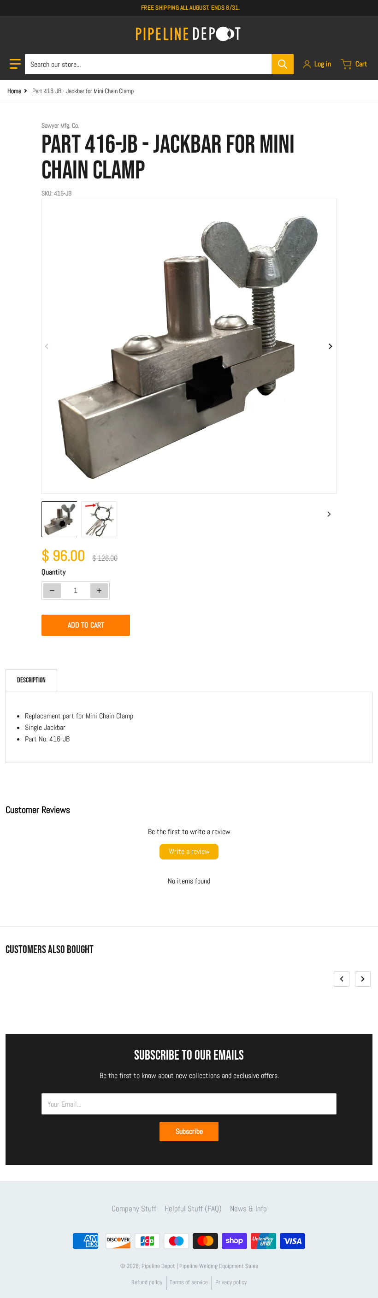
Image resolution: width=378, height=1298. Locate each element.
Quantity (53, 572)
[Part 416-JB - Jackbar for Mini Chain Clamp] (59, 519)
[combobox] (159, 64)
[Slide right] (331, 346)
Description (31, 680)
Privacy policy (231, 1282)
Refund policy (146, 1282)
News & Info (248, 1208)
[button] (15, 64)
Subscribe (189, 1131)
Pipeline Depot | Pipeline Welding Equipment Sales (200, 1266)
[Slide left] (47, 346)
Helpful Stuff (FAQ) (193, 1208)
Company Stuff (134, 1208)
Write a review (189, 851)
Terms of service (189, 1282)
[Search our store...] (283, 64)
